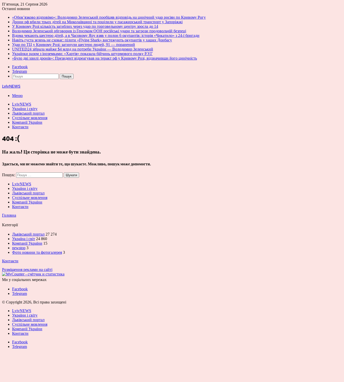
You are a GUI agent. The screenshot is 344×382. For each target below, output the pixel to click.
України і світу (25, 109)
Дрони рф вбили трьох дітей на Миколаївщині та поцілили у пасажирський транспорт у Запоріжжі (97, 22)
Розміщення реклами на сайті (27, 269)
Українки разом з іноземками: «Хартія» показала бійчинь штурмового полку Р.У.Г (82, 54)
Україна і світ (23, 239)
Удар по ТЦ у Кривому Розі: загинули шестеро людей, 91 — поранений (73, 44)
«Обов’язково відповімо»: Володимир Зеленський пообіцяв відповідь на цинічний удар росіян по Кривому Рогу (109, 17)
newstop (18, 248)
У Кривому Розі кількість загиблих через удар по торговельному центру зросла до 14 (85, 26)
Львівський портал (28, 113)
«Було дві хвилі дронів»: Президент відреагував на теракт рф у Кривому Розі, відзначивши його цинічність (104, 58)
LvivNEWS (21, 104)
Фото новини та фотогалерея (37, 252)
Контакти (20, 127)
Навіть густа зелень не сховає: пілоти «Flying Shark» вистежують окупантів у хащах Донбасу (92, 40)
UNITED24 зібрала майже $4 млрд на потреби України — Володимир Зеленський (82, 49)
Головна (9, 215)
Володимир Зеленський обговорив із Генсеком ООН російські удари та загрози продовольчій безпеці (99, 31)
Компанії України (27, 122)
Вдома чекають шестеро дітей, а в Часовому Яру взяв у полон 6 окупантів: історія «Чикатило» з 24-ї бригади (105, 35)
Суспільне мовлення (29, 118)
